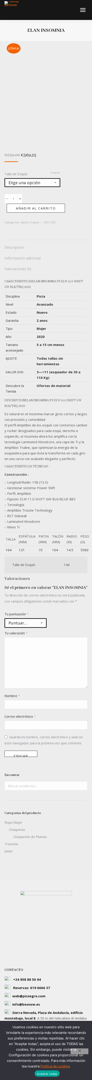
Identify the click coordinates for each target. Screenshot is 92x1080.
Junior (8, 851)
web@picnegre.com (28, 996)
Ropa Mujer (13, 822)
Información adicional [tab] (22, 258)
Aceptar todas (47, 1074)
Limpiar (55, 173)
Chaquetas (17, 829)
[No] (79, 1051)
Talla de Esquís (15, 174)
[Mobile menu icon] (83, 10)
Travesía (11, 844)
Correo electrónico (20, 716)
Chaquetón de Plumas (30, 836)
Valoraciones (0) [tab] (17, 268)
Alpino (25, 222)
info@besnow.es (26, 1004)
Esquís (34, 222)
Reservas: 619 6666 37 (31, 987)
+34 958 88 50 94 (27, 979)
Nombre (12, 695)
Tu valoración (15, 633)
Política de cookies (55, 1066)
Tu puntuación (16, 614)
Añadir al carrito (36, 208)
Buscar (83, 785)
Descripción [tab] (14, 247)
